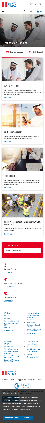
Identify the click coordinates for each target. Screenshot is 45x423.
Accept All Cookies (12, 418)
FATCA (6, 344)
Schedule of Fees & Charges (33, 325)
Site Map (30, 346)
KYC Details (8, 341)
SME (5, 315)
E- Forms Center (32, 341)
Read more (8, 97)
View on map (9, 286)
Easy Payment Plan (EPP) (11, 324)
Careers (5, 380)
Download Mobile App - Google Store (12, 360)
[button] (22, 386)
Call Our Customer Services (33, 316)
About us (7, 327)
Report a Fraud (32, 333)
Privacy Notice (31, 354)
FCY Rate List (8, 330)
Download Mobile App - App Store (12, 356)
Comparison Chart (33, 357)
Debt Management (33, 349)
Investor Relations (33, 313)
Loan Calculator (32, 352)
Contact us (8, 301)
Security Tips (8, 346)
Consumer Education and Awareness (34, 329)
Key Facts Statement (11, 321)
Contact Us (30, 320)
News (40, 380)
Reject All (27, 418)
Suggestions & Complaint (26, 380)
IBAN (12, 380)
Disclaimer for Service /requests (11, 352)
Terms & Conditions (11, 349)
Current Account (15, 52)
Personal (7, 318)
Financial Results (32, 344)
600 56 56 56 (9, 272)
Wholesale (7, 313)
